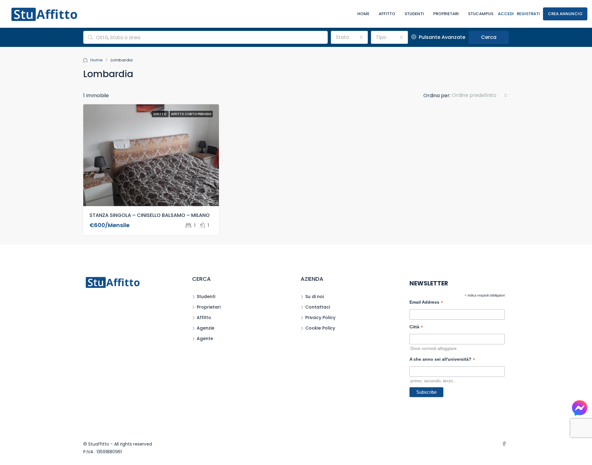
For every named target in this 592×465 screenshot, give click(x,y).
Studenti (414, 14)
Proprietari (446, 14)
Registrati (528, 14)
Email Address (426, 302)
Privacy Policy (320, 317)
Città (416, 327)
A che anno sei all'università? (442, 359)
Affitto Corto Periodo (191, 114)
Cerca (488, 37)
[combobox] (349, 37)
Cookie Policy (320, 328)
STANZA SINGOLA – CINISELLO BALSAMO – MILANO (149, 215)
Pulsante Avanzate (441, 37)
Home (363, 14)
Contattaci (317, 307)
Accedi (506, 14)
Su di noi (314, 296)
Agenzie (205, 328)
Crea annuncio (565, 14)
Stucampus (480, 14)
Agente (205, 338)
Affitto (387, 14)
